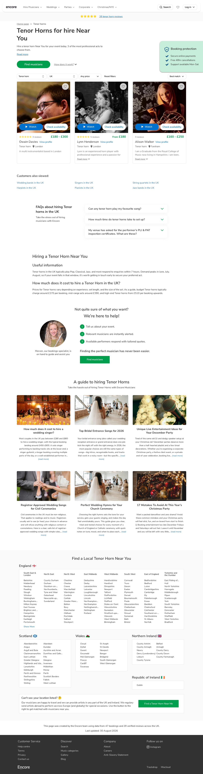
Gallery (64, 755)
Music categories (69, 750)
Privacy (22, 755)
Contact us (23, 759)
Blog (63, 759)
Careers (108, 750)
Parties (67, 7)
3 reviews (37, 137)
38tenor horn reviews (111, 16)
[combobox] (32, 76)
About (107, 746)
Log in (188, 7)
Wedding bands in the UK (30, 182)
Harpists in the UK (26, 188)
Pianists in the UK (84, 188)
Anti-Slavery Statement (116, 755)
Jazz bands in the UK (143, 188)
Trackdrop (152, 767)
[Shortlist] (178, 7)
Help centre (24, 746)
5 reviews (95, 137)
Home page (23, 24)
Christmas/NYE (105, 7)
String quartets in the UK (146, 182)
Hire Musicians (31, 7)
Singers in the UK (84, 182)
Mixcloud (165, 767)
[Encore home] (11, 7)
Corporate (84, 7)
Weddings (51, 7)
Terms (21, 750)
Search (167, 7)
